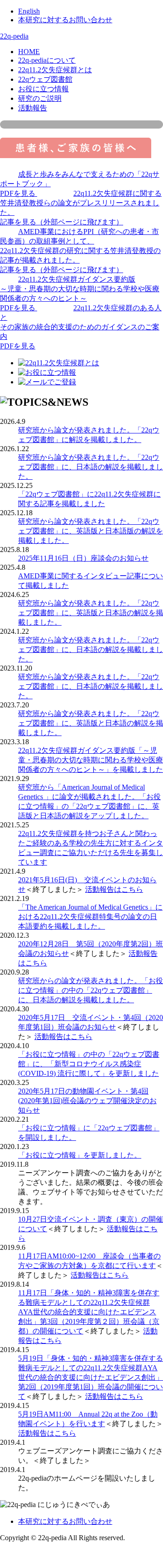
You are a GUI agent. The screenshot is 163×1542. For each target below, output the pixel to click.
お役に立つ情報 (43, 89)
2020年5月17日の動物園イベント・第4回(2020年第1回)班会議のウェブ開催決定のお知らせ (87, 1100)
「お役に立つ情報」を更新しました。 (79, 1155)
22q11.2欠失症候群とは (55, 70)
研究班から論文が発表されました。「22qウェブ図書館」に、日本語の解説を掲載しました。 (90, 466)
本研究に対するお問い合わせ (65, 20)
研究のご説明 (40, 98)
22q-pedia (14, 36)
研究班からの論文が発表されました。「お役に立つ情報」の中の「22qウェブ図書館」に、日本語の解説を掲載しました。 (90, 990)
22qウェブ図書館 (45, 79)
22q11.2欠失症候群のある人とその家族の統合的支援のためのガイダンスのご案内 (81, 327)
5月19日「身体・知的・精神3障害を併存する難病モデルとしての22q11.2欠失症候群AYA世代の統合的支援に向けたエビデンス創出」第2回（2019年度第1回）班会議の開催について (90, 1377)
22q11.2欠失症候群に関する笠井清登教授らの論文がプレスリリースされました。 (81, 207)
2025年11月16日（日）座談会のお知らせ (83, 558)
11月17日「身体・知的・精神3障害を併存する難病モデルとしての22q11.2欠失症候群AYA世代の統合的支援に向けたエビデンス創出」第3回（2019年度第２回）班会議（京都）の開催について (88, 1312)
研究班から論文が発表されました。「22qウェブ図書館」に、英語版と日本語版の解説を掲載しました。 (90, 530)
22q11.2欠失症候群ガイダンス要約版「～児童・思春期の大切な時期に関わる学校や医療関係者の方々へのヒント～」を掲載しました (90, 759)
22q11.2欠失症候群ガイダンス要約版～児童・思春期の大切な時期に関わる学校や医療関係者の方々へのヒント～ (79, 293)
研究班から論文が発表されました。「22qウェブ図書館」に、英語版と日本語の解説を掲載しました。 (90, 612)
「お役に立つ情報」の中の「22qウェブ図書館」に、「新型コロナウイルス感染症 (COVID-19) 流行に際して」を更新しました (88, 1063)
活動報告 (32, 108)
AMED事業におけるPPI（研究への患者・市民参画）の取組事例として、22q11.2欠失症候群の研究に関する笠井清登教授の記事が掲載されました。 (80, 251)
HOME (29, 51)
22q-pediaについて (47, 60)
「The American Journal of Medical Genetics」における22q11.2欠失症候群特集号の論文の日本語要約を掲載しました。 (90, 916)
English (29, 11)
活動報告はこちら (114, 889)
